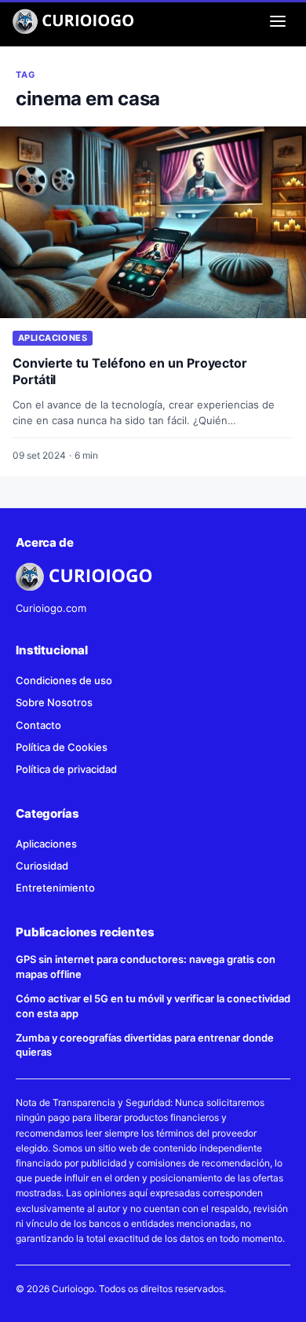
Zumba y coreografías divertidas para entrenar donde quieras (145, 1045)
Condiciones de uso (64, 680)
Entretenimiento (55, 887)
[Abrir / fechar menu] (277, 21)
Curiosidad (42, 865)
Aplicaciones (53, 337)
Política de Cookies (61, 747)
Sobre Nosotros (54, 702)
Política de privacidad (66, 769)
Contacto (38, 725)
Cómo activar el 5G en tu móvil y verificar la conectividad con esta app (153, 1006)
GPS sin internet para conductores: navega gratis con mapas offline (145, 966)
